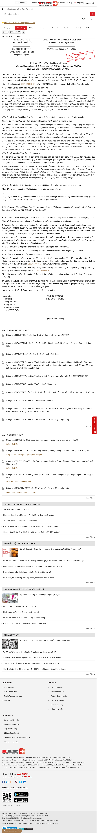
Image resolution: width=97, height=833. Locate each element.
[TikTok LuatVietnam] (16, 782)
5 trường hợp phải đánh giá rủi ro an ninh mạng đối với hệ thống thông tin (31, 663)
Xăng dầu (39, 455)
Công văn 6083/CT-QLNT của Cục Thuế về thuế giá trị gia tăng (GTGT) (37, 335)
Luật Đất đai (38, 823)
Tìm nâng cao (89, 19)
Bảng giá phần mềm (11, 720)
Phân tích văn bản (57, 692)
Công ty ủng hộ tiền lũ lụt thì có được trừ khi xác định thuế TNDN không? (31, 532)
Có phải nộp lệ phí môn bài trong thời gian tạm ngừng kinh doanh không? (31, 526)
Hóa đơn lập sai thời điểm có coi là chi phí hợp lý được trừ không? (29, 515)
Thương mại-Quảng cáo (26, 455)
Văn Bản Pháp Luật (9, 823)
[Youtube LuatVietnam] (11, 782)
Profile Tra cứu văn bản (13, 696)
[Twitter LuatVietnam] (20, 782)
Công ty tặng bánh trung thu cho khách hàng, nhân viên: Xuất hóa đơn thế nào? (50, 549)
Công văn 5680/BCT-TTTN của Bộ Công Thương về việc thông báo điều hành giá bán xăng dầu (48, 451)
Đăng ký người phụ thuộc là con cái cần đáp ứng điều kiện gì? (27, 572)
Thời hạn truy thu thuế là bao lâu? (16, 510)
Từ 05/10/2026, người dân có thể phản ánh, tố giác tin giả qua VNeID (29, 652)
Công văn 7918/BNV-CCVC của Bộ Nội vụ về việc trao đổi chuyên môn (37, 488)
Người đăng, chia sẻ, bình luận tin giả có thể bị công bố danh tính (45, 640)
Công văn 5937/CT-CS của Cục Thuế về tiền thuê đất (29, 400)
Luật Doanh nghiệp (25, 823)
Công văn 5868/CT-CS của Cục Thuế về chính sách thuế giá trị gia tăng (37, 419)
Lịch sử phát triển (10, 692)
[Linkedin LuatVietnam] (24, 782)
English (80, 3)
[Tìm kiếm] (92, 14)
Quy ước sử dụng (10, 729)
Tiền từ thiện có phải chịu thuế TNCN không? (20, 521)
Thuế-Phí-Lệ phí (12, 482)
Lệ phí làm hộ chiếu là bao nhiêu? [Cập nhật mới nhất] (24, 618)
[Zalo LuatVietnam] (7, 782)
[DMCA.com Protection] (26, 830)
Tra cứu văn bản (57, 687)
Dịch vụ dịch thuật (57, 700)
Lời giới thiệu (9, 687)
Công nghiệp (11, 455)
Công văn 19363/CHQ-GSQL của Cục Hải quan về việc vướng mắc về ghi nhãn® (42, 440)
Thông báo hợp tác (11, 742)
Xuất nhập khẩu (12, 444)
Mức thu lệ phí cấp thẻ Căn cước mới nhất (19, 606)
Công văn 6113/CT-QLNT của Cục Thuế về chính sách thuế (32, 354)
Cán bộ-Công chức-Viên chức (27, 492)
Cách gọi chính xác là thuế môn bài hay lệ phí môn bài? (24, 623)
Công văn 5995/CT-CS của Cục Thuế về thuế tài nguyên (31, 384)
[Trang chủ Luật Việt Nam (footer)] (48, 751)
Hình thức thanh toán (12, 724)
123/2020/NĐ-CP (28, 84)
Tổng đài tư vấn (57, 709)
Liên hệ (7, 700)
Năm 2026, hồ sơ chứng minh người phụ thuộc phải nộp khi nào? (28, 578)
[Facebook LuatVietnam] (3, 782)
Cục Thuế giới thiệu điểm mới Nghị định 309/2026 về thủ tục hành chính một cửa (34, 669)
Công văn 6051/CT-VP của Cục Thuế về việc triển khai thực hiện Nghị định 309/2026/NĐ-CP (47, 376)
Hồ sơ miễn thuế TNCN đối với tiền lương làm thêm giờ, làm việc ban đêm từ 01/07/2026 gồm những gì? (43, 561)
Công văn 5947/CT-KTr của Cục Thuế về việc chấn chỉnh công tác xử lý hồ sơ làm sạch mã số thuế (50, 392)
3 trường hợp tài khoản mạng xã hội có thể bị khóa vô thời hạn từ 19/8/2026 (32, 658)
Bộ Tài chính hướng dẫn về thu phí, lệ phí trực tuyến (40, 595)
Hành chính (10, 492)
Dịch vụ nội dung (57, 705)
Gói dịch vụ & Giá (63, 3)
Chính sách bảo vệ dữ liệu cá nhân (17, 737)
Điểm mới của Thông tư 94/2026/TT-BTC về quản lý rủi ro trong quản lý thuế (32, 566)
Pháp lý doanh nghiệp (59, 696)
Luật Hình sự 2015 (51, 823)
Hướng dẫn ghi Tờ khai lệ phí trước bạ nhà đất (21, 612)
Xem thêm (90, 427)
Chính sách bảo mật (11, 733)
